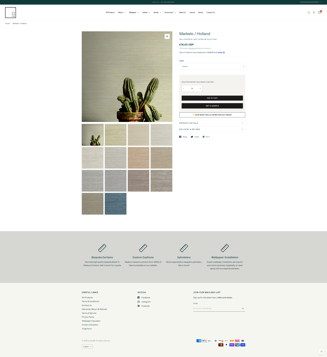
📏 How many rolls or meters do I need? (212, 115)
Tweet (196, 137)
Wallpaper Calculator (91, 321)
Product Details (188, 123)
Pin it (208, 137)
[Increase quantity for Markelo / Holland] (200, 88)
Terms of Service (89, 313)
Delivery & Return (189, 129)
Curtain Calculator (90, 325)
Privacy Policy (88, 317)
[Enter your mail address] (242, 308)
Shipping (192, 48)
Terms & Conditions (90, 301)
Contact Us (87, 305)
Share (185, 137)
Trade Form (87, 328)
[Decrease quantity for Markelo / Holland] (184, 88)
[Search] (308, 13)
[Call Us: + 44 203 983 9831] (163, 2)
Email (195, 303)
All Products (87, 297)
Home (7, 23)
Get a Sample (212, 106)
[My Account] (313, 13)
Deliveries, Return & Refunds (94, 309)
